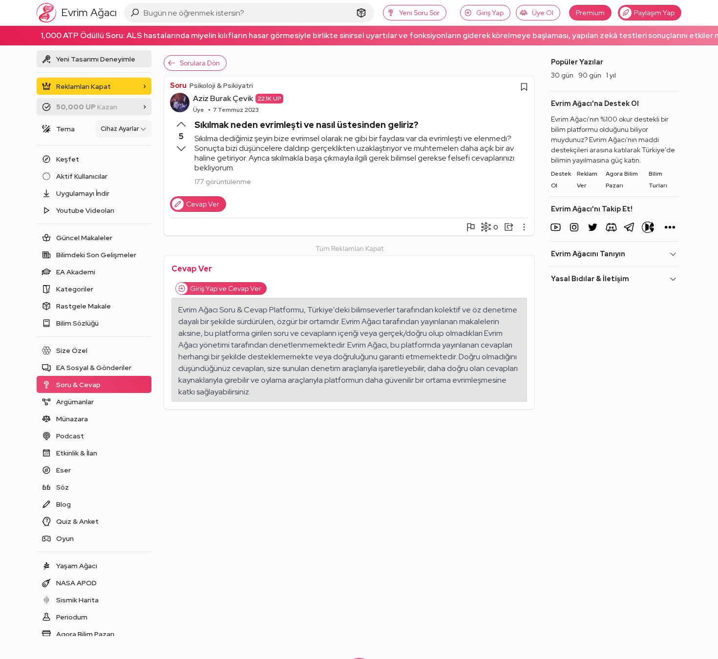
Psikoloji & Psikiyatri (221, 85)
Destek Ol (561, 179)
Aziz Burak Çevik (223, 98)
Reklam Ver (587, 179)
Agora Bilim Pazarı (622, 179)
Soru (178, 85)
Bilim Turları (658, 179)
